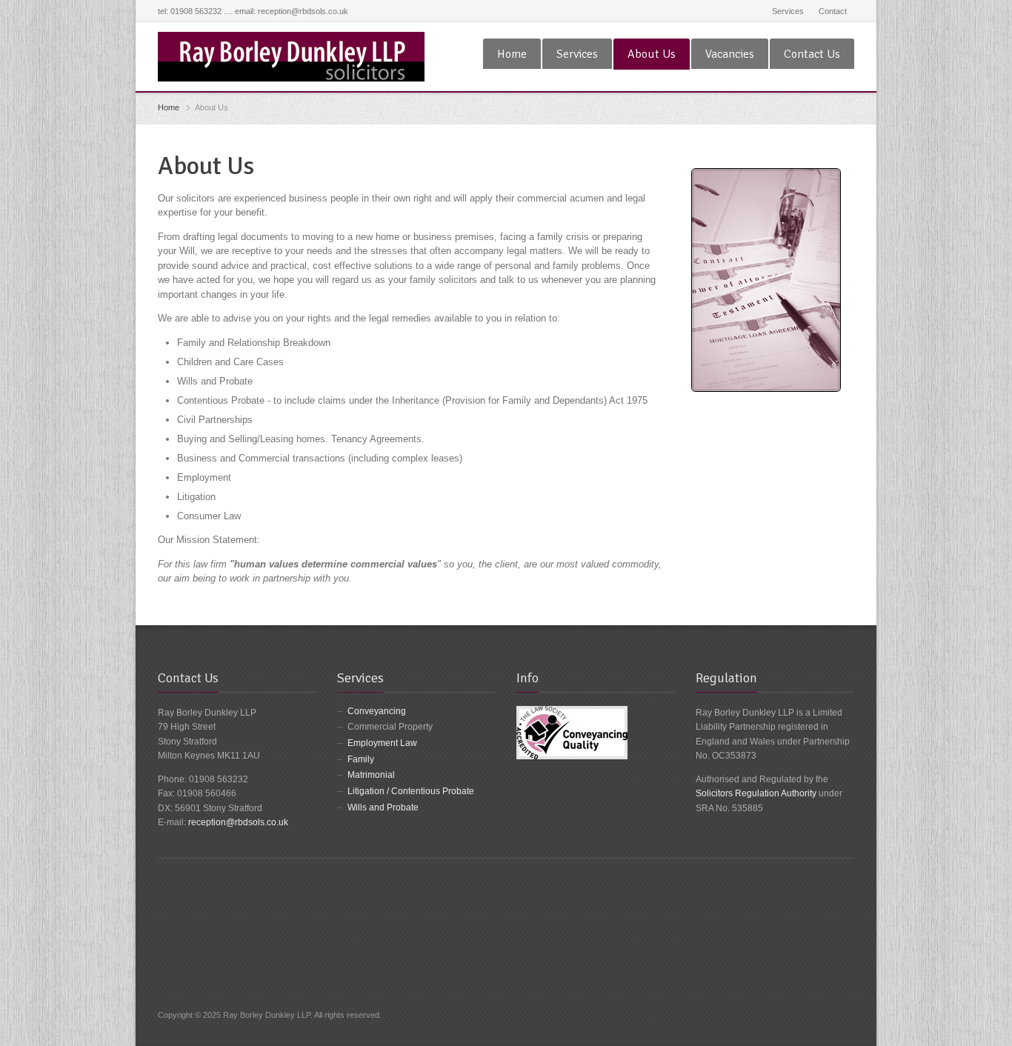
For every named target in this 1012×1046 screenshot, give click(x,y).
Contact (833, 11)
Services (788, 11)
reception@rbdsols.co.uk (238, 822)
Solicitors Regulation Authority (756, 793)
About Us (651, 54)
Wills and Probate (383, 807)
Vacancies (729, 54)
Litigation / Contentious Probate (410, 791)
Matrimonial (371, 775)
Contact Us (812, 54)
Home (512, 54)
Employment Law (382, 743)
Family (360, 759)
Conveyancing (376, 711)
